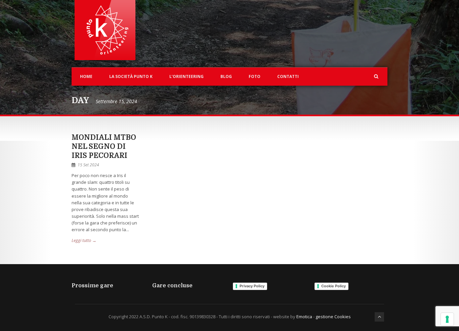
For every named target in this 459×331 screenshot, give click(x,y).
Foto (254, 76)
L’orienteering (186, 76)
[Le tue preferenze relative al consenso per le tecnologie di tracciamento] (447, 319)
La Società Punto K (131, 76)
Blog (226, 76)
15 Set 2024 (88, 165)
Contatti (288, 76)
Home (86, 76)
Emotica (304, 317)
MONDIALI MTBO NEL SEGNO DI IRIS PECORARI (104, 146)
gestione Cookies (333, 317)
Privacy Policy (252, 286)
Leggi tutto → (84, 240)
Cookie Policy (333, 286)
